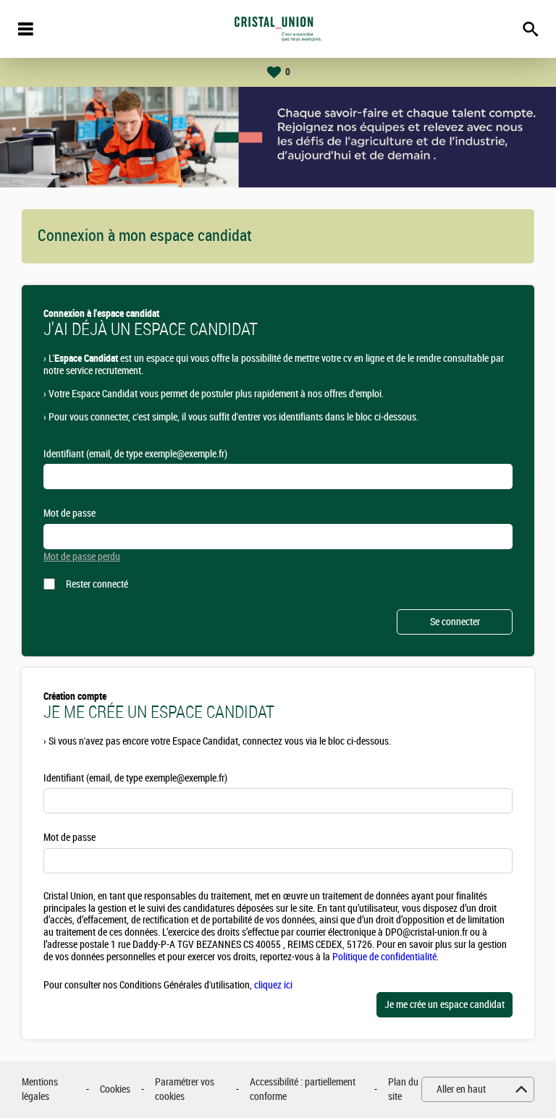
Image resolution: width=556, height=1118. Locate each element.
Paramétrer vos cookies (184, 1089)
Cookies (115, 1089)
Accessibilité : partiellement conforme (302, 1089)
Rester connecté (97, 584)
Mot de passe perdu (81, 557)
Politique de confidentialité (384, 957)
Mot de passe (69, 513)
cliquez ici (273, 985)
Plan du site (403, 1089)
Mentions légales (40, 1089)
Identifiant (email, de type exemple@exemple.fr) (135, 454)
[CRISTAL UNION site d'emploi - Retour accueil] (278, 29)
